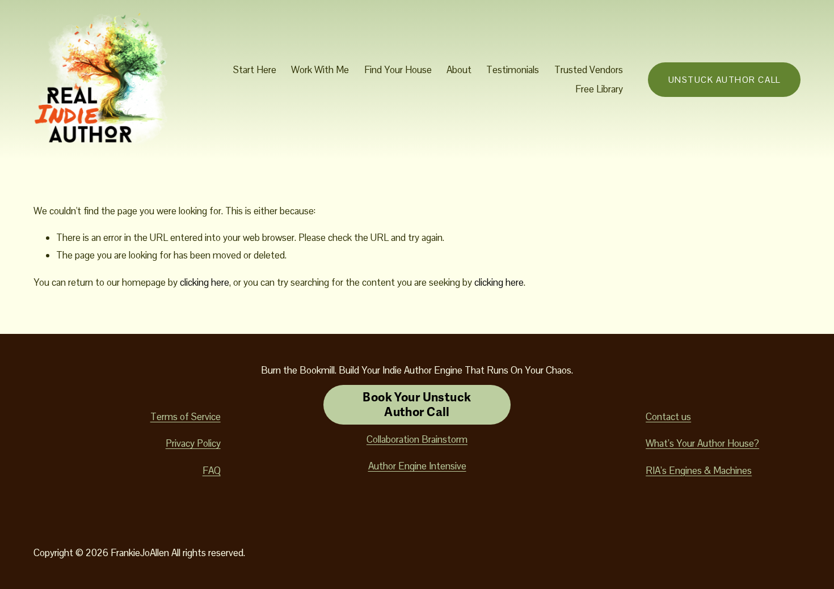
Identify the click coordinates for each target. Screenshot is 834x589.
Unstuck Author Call (724, 79)
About (459, 69)
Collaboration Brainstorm (417, 439)
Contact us (668, 416)
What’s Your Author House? (702, 443)
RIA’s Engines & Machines (699, 470)
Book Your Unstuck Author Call (417, 404)
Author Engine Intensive (417, 466)
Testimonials (512, 69)
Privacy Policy (193, 443)
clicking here (204, 282)
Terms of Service (185, 416)
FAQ (212, 470)
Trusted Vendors (588, 69)
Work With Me (320, 69)
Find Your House (398, 69)
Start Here (254, 69)
